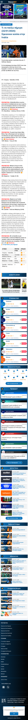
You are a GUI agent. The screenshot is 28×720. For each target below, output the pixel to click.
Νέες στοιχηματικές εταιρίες (18, 600)
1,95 (24, 260)
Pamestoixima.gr (10, 325)
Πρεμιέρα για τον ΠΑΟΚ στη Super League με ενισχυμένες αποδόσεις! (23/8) (18, 480)
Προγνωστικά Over (5, 630)
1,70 (24, 252)
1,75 (24, 258)
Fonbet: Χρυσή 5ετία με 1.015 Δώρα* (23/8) (18, 500)
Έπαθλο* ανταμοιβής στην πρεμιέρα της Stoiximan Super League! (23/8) (18, 487)
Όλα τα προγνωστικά (12, 383)
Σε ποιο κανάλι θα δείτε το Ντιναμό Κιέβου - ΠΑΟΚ (18, 568)
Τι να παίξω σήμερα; (5, 641)
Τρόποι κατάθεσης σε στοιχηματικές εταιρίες (17, 582)
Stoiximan (14, 109)
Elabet (7, 317)
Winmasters (9, 349)
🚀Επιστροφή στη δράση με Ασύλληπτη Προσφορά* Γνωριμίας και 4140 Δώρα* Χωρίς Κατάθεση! (13, 427)
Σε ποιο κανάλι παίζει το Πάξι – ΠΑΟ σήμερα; (19, 575)
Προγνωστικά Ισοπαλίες (6, 628)
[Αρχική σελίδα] (0, 21)
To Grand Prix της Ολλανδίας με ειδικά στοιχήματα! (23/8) (19, 474)
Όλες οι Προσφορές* (12, 462)
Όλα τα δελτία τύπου (13, 518)
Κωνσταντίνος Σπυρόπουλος (9, 41)
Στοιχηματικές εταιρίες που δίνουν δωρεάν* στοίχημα (18, 594)
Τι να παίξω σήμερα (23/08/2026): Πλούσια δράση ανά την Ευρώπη (11, 291)
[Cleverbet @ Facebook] (3, 687)
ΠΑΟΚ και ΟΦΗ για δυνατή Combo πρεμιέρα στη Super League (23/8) (18, 507)
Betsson (8, 357)
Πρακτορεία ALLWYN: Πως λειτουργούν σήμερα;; (18, 550)
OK (14, 713)
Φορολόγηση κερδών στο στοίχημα (17, 614)
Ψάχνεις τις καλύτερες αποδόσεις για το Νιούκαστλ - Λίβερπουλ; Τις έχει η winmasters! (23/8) (18, 513)
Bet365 (8, 341)
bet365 (7, 207)
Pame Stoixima (10, 139)
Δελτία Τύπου (4, 679)
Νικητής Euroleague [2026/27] (18, 529)
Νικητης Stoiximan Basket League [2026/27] (17, 543)
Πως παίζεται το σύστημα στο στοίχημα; (18, 607)
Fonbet (8, 333)
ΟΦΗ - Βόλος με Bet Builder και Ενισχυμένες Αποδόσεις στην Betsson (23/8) (18, 493)
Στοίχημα (3, 646)
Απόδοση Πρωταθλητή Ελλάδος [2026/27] (19, 536)
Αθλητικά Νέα (4, 648)
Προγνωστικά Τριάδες (6, 635)
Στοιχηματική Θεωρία (6, 651)
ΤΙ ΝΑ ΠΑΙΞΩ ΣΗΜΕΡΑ (5, 21)
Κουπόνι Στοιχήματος (6, 644)
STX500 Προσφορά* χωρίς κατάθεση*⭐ (12, 397)
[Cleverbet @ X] (8, 687)
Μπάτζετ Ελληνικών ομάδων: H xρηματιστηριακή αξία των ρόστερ (19, 562)
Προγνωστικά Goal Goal (6, 633)
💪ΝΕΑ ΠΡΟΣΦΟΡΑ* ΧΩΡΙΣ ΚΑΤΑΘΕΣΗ (12, 447)
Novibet (8, 309)
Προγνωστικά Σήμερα (6, 626)
